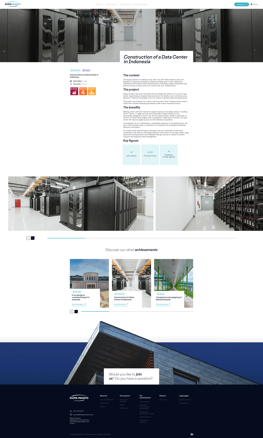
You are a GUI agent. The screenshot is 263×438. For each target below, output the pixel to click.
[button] (28, 238)
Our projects (125, 396)
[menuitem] (255, 4)
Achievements (111, 4)
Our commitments (145, 397)
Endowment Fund (140, 4)
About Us (99, 4)
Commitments (125, 4)
